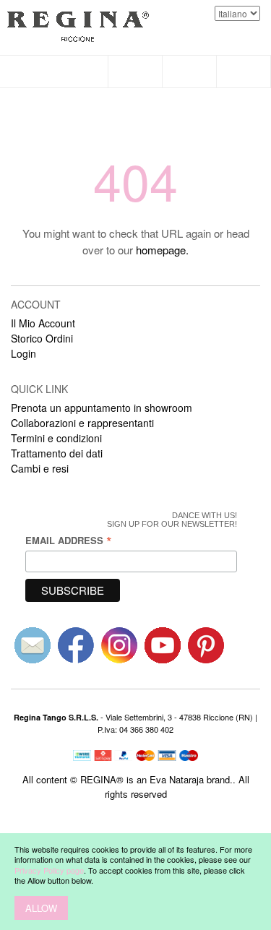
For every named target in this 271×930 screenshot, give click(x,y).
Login (23, 353)
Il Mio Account (43, 323)
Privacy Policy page (49, 870)
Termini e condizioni (56, 438)
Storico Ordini (42, 338)
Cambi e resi (40, 468)
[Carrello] (244, 71)
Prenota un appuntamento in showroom (101, 407)
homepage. (162, 249)
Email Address (68, 540)
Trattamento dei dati (57, 453)
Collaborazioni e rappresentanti (82, 423)
